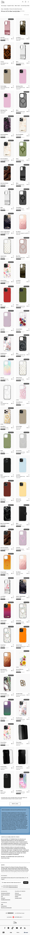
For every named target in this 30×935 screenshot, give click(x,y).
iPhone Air (21, 867)
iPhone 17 (3, 867)
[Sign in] (22, 1)
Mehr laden (15, 803)
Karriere (16, 896)
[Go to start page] (2, 2)
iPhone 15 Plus (18, 869)
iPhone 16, (10, 868)
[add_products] (13, 37)
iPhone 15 (7, 869)
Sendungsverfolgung (5, 893)
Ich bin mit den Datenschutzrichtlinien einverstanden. (10, 886)
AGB (2, 904)
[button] (15, 913)
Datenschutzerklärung (13, 887)
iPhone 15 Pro (12, 869)
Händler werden (18, 898)
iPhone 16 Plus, (21, 868)
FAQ (2, 896)
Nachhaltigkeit (18, 894)
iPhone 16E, (5, 868)
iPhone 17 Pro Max (15, 867)
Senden (25, 882)
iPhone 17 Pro (8, 867)
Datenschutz (4, 906)
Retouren (3, 898)
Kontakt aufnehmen (5, 894)
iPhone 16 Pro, (15, 868)
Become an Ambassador (6, 907)
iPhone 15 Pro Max (25, 869)
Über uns (17, 893)
